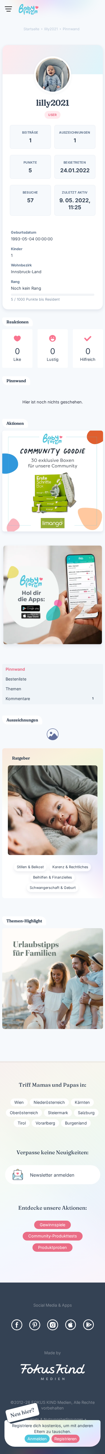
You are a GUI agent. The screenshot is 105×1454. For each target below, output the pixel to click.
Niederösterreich (49, 1102)
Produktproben (52, 1247)
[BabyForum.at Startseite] (28, 10)
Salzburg (86, 1112)
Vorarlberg (45, 1123)
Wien (19, 1102)
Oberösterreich (24, 1112)
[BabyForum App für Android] (88, 1324)
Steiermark (58, 1112)
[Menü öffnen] (8, 9)
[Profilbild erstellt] (53, 738)
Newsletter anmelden (52, 1175)
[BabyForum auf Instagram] (52, 1324)
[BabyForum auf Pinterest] (34, 1324)
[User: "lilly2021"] (52, 74)
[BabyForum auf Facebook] (16, 1324)
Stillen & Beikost (30, 867)
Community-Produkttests (52, 1236)
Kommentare (50, 698)
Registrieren (65, 1438)
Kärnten (82, 1102)
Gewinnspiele (52, 1224)
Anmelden (37, 1438)
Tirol (22, 1123)
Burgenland (76, 1123)
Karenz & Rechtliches (70, 867)
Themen (13, 688)
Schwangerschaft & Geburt (53, 888)
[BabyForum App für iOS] (70, 1324)
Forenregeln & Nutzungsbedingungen (51, 1419)
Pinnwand (15, 669)
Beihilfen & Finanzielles (52, 877)
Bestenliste (16, 679)
